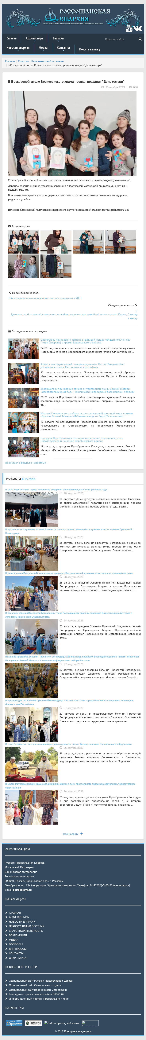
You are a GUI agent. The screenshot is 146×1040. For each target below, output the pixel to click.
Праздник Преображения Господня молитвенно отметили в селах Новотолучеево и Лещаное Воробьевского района (81, 439)
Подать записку (89, 49)
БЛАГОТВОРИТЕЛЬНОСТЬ (25, 930)
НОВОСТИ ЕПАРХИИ (21, 921)
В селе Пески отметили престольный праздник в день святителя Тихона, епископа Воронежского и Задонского (68, 744)
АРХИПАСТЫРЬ (18, 917)
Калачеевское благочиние (47, 61)
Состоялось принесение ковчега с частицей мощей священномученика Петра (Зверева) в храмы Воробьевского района (85, 341)
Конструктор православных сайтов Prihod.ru (35, 994)
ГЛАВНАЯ (14, 912)
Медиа (43, 48)
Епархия (58, 39)
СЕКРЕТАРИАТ (17, 958)
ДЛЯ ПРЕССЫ (16, 948)
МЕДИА (12, 939)
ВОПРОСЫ (15, 944)
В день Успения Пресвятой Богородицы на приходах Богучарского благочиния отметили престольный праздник (69, 573)
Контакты (63, 48)
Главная (11, 38)
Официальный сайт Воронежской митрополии (37, 989)
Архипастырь (35, 39)
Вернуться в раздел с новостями (25, 462)
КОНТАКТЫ (15, 953)
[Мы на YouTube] (129, 30)
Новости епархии (17, 48)
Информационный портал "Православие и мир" (38, 998)
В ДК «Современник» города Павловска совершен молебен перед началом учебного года (56, 489)
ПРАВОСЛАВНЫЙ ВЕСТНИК (25, 926)
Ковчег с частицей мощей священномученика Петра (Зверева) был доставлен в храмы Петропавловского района (82, 365)
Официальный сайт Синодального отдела (34, 985)
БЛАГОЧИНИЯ (17, 935)
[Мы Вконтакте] (137, 30)
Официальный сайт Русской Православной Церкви (40, 980)
